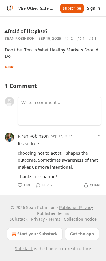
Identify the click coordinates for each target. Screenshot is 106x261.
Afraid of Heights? (26, 31)
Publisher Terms (53, 213)
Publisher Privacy (76, 207)
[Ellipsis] (98, 135)
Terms (54, 219)
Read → (12, 67)
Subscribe (72, 8)
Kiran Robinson (33, 136)
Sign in (93, 8)
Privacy (38, 219)
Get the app (82, 234)
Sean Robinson (20, 38)
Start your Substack (37, 234)
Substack (24, 248)
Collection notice (80, 219)
